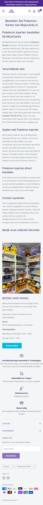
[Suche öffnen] (29, 11)
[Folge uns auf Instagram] (4, 477)
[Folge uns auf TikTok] (8, 477)
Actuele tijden (12, 345)
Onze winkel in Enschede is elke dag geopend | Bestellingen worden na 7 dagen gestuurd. (21, 3)
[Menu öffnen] (3, 11)
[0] (38, 11)
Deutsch (6, 466)
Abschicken (11, 456)
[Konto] (34, 11)
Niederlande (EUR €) (24, 466)
